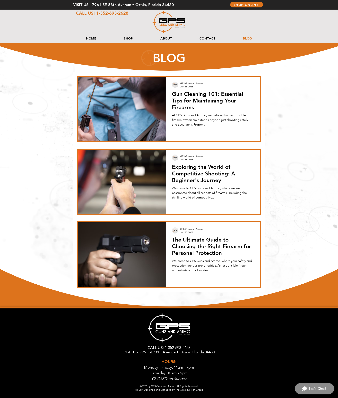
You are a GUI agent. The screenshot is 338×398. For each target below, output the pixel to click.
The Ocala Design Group (189, 389)
